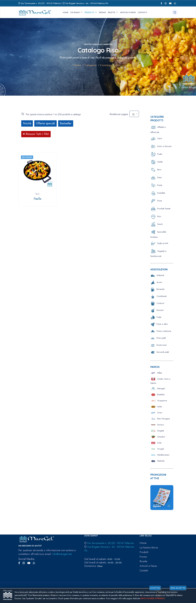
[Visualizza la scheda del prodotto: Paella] (37, 171)
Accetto (155, 588)
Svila (159, 442)
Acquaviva (162, 400)
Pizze (159, 200)
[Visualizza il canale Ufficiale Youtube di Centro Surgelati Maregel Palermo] (170, 3)
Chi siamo (75, 12)
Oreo (159, 412)
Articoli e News (128, 12)
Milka (159, 372)
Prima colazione (163, 331)
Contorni (159, 303)
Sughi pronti (162, 243)
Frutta (159, 154)
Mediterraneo (163, 454)
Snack (160, 224)
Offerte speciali (45, 123)
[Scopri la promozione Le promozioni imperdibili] (162, 497)
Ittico (159, 169)
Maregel (161, 388)
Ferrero (160, 424)
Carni (159, 138)
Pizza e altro (161, 324)
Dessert (159, 310)
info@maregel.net (62, 554)
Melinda (160, 460)
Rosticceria (161, 345)
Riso (118, 65)
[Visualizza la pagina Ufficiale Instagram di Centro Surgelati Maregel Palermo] (165, 3)
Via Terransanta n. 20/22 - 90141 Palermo (41, 3)
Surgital (160, 430)
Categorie (90, 65)
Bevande (159, 289)
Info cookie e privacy (153, 598)
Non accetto (178, 588)
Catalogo (106, 65)
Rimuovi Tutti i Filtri (37, 134)
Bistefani (161, 394)
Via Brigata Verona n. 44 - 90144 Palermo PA (86, 3)
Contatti (142, 12)
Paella (37, 199)
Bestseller (65, 123)
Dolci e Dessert (164, 146)
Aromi (158, 282)
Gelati (160, 161)
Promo (102, 12)
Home (65, 12)
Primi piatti (160, 338)
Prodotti (89, 12)
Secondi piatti (162, 352)
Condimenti (161, 296)
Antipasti (159, 275)
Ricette (111, 12)
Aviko (159, 406)
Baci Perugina (163, 418)
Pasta (159, 185)
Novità (27, 123)
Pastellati (161, 193)
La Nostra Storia (149, 547)
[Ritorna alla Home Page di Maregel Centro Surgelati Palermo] (34, 12)
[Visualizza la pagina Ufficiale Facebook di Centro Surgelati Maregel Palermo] (161, 3)
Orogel (160, 448)
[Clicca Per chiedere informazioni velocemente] (175, 3)
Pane (159, 177)
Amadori (161, 436)
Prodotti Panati (163, 208)
